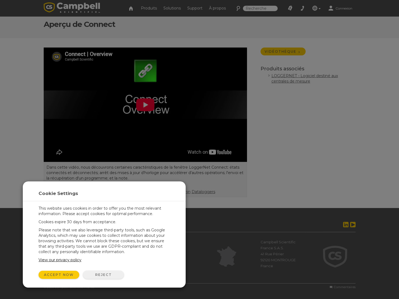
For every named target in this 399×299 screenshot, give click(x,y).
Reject (103, 275)
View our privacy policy (60, 259)
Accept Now (59, 275)
